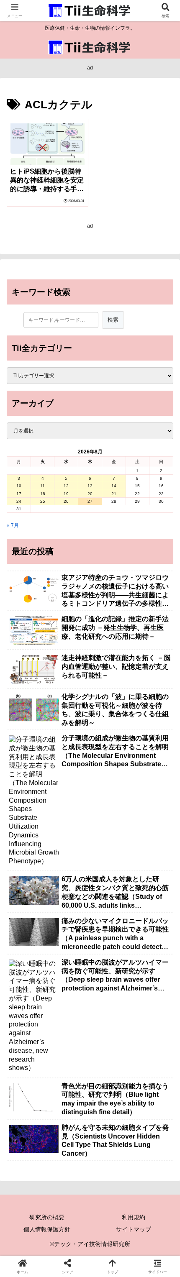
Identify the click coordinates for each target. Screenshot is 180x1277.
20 (90, 493)
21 (113, 493)
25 (42, 501)
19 (66, 493)
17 (18, 493)
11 (42, 486)
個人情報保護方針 (46, 1229)
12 (66, 486)
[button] (162, 1014)
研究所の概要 (46, 1217)
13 (90, 486)
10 (18, 486)
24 (18, 501)
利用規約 (133, 1217)
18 (42, 493)
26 (66, 501)
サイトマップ (133, 1229)
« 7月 (13, 525)
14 (113, 486)
